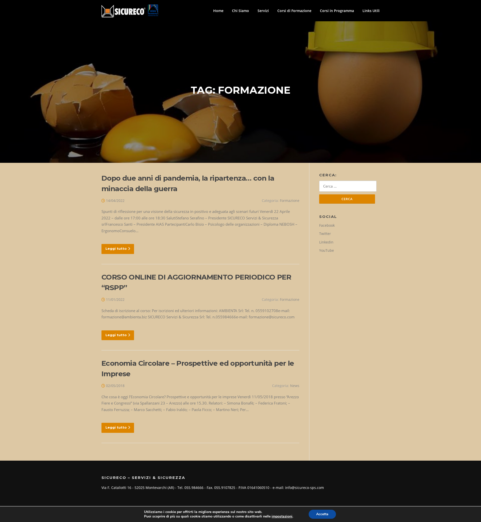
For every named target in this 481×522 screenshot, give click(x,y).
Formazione (289, 200)
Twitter (325, 233)
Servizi (263, 10)
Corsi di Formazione (294, 10)
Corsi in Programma (337, 10)
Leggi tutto (116, 248)
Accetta (322, 514)
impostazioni (282, 516)
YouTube (326, 250)
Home (218, 10)
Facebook (327, 225)
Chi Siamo (240, 10)
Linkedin (326, 242)
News (294, 385)
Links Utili (371, 10)
